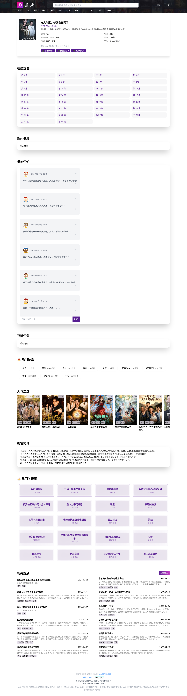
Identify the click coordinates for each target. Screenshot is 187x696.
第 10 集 (62, 88)
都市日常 (25, 656)
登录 (159, 5)
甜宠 (44, 10)
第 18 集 (62, 101)
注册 (167, 5)
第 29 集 (25, 121)
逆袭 (101, 10)
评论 (76, 319)
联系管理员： (88, 677)
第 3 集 (99, 75)
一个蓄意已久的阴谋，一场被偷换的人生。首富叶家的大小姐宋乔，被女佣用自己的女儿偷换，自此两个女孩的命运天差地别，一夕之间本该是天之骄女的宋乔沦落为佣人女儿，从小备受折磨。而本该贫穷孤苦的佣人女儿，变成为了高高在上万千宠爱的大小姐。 (52, 596)
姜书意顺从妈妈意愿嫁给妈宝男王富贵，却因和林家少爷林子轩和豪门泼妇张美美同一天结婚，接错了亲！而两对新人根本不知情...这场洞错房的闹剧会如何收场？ (134, 651)
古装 (31, 628)
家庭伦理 (28, 601)
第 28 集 (136, 115)
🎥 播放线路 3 (78, 50)
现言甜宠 (21, 601)
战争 (76, 10)
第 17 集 (25, 101)
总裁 (109, 10)
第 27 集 (99, 115)
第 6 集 (62, 82)
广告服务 (107, 681)
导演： (107, 34)
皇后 (31, 642)
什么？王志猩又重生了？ (27, 610)
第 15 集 (99, 95)
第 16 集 (136, 95)
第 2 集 (62, 75)
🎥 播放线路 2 (63, 50)
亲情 (112, 601)
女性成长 (111, 615)
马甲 (115, 587)
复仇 (36, 10)
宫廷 (52, 10)
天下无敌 (110, 642)
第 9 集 (24, 88)
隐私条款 (93, 681)
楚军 (117, 41)
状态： (107, 37)
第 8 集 (136, 82)
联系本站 (86, 681)
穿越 (27, 10)
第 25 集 (25, 115)
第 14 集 (62, 95)
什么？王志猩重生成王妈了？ (28, 583)
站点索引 (102, 674)
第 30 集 (62, 121)
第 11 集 (99, 88)
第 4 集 (136, 75)
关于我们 (79, 681)
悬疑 (93, 10)
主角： (107, 41)
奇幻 (84, 10)
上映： (43, 34)
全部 (19, 10)
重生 (19, 586)
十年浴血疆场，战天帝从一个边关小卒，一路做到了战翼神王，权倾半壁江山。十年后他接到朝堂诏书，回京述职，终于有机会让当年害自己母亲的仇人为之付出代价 (134, 637)
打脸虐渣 (110, 587)
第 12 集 (136, 88)
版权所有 (100, 681)
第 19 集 (99, 101)
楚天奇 (112, 41)
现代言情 (102, 587)
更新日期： (45, 37)
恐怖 (68, 10)
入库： (43, 41)
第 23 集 (99, 108)
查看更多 (164, 573)
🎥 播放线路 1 (47, 50)
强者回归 (102, 642)
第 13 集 (25, 95)
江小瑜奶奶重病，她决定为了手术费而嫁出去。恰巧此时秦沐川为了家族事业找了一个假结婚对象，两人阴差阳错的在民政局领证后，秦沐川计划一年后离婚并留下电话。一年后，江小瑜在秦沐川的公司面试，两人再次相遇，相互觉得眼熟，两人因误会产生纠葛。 (134, 583)
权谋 (60, 10)
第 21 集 (25, 108)
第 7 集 (99, 82)
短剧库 (108, 674)
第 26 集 (62, 115)
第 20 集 (136, 101)
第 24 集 (136, 108)
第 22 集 (62, 108)
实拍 (23, 586)
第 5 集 (24, 82)
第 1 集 (24, 75)
